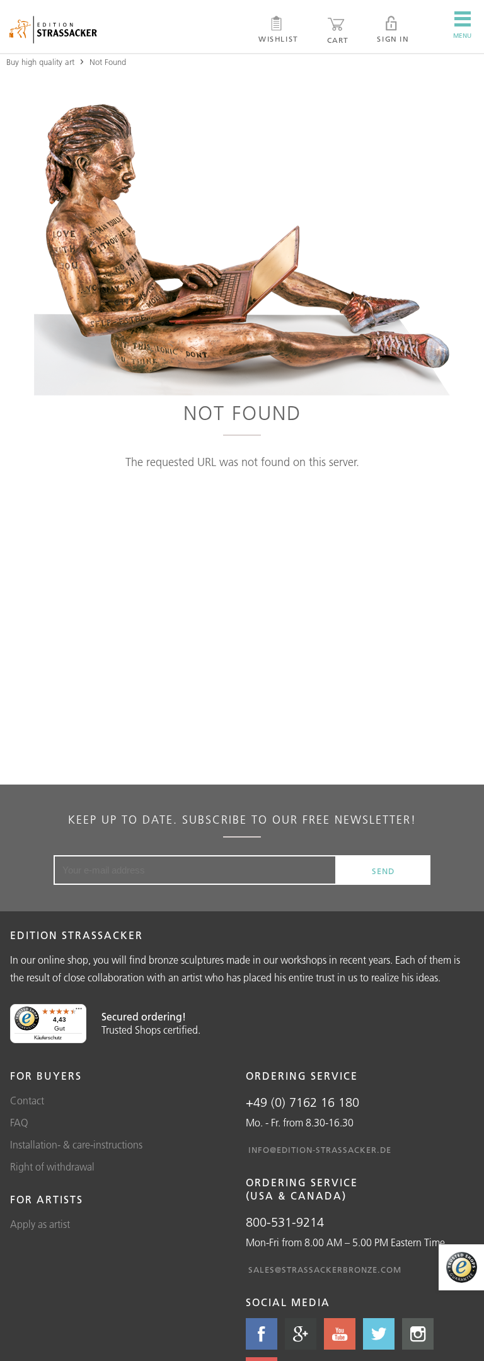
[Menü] (78, 1011)
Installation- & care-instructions (76, 1144)
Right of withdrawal (52, 1166)
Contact (27, 1100)
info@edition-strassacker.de (319, 1150)
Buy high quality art (40, 62)
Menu (462, 36)
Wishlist (278, 39)
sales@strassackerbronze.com (324, 1270)
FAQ (19, 1122)
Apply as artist (40, 1224)
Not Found (107, 62)
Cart (338, 40)
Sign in (392, 39)
